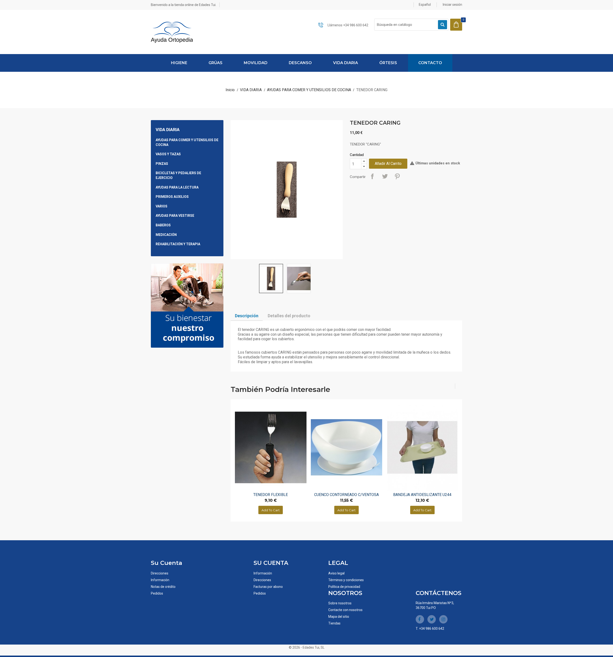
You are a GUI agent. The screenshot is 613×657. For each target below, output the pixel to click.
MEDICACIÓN (166, 235)
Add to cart (270, 510)
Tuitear (385, 176)
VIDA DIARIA (345, 63)
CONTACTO (430, 63)
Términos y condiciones (346, 580)
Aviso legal (336, 573)
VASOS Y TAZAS (168, 154)
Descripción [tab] (246, 315)
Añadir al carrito (388, 163)
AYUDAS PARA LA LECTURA (177, 187)
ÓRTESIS (388, 63)
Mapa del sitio (338, 616)
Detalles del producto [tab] (289, 315)
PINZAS (162, 164)
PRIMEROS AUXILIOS (172, 197)
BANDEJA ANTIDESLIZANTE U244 (422, 494)
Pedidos (157, 593)
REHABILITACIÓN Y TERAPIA (178, 244)
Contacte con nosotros (345, 610)
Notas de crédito (163, 587)
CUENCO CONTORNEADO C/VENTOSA (346, 494)
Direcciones (159, 573)
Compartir (372, 176)
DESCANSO (300, 63)
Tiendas (334, 623)
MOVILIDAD (255, 63)
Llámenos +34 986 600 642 (348, 25)
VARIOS (161, 206)
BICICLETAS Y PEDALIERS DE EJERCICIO (178, 175)
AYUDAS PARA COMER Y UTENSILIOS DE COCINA (187, 142)
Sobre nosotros (340, 603)
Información (160, 580)
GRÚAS (215, 63)
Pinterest (397, 176)
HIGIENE (179, 63)
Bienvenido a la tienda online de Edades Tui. (183, 5)
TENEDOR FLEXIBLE (270, 494)
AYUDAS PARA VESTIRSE (175, 215)
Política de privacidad (344, 587)
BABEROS (163, 225)
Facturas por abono (268, 587)
